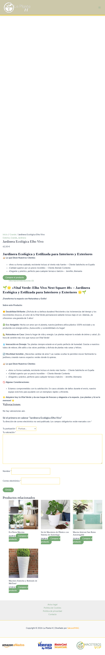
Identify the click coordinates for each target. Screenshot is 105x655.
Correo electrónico (12, 481)
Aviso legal (52, 605)
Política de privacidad (52, 611)
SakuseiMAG (73, 628)
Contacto (52, 614)
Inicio (5, 235)
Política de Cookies (52, 608)
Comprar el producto (14, 278)
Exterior (6, 238)
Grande (13, 235)
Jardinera (22, 238)
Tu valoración (9, 432)
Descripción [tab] (14, 281)
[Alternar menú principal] (99, 7)
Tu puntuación (10, 429)
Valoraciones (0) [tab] (26, 281)
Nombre (7, 471)
